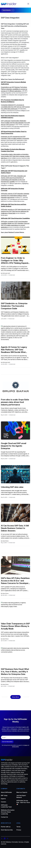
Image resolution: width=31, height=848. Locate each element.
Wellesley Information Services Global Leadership (7, 812)
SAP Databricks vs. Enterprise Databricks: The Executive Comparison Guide (14, 306)
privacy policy (15, 746)
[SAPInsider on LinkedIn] (4, 839)
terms (25, 745)
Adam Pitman (5, 541)
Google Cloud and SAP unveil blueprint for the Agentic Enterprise (13, 446)
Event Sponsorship (7, 830)
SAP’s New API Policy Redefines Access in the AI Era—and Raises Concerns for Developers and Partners (15, 581)
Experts (3, 798)
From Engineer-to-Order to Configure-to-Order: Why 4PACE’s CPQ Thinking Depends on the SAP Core (15, 260)
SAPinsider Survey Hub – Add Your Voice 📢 (23, 802)
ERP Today (4, 795)
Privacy (18, 830)
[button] (15, 697)
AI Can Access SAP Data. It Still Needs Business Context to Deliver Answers (15, 528)
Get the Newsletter (7, 741)
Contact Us (4, 817)
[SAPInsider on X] (2, 839)
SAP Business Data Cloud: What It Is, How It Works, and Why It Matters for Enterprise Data (15, 671)
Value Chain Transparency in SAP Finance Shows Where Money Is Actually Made (15, 626)
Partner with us (5, 826)
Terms (18, 826)
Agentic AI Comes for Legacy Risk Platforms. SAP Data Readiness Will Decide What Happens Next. (14, 349)
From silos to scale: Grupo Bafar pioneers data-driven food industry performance (15, 402)
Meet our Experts (21, 792)
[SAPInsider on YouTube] (7, 839)
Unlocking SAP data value (12, 487)
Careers (3, 802)
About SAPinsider (6, 792)
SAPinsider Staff (6, 273)
